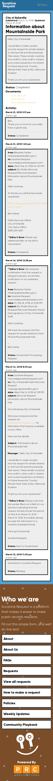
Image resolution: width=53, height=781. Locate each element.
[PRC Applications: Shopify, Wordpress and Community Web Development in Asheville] (26, 770)
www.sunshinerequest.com (22, 422)
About (8, 639)
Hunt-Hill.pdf (17, 99)
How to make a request (22, 692)
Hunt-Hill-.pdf (18, 95)
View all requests (17, 682)
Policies (9, 703)
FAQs (7, 660)
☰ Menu (42, 4)
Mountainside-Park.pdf (23, 102)
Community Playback (20, 725)
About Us (11, 649)
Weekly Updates (17, 714)
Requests (11, 671)
